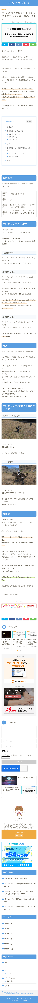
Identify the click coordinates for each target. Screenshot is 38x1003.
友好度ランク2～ (14, 137)
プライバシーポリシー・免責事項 (17, 998)
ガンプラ (10, 973)
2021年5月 (8, 933)
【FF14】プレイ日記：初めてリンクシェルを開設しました (20, 908)
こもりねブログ (19, 3)
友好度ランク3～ (14, 139)
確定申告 (10, 981)
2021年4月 (8, 939)
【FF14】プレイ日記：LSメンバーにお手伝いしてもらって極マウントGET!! (20, 893)
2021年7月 (8, 923)
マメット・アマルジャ (16, 153)
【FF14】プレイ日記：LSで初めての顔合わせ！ (19, 900)
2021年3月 (8, 944)
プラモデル (8, 970)
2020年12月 (8, 949)
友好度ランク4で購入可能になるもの (19, 149)
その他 (6, 986)
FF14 (4, 9)
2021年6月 (8, 928)
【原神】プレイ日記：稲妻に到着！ (16, 878)
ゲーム (6, 962)
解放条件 (10, 127)
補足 (8, 144)
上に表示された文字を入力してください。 (17, 755)
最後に (9, 161)
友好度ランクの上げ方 (15, 131)
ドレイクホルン (14, 156)
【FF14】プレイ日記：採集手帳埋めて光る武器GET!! (20, 885)
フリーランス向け (10, 978)
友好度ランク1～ (14, 134)
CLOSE (29, 121)
